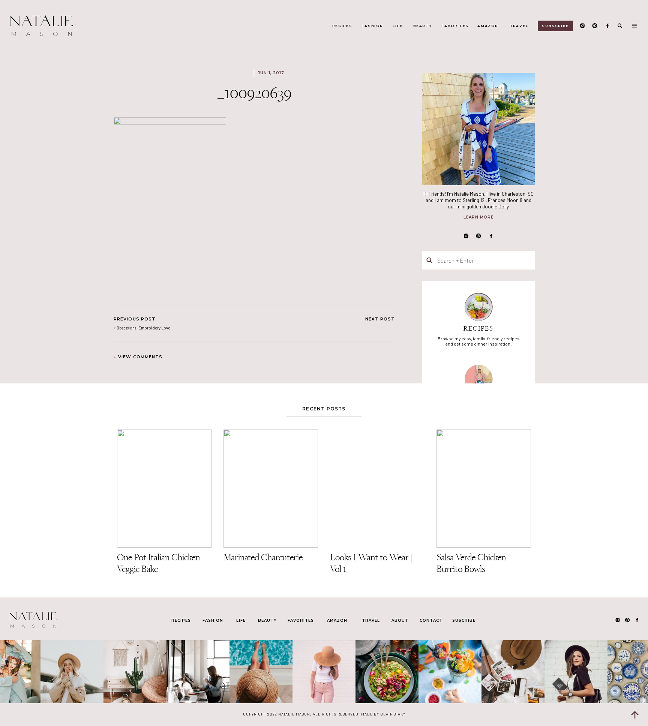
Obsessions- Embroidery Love (143, 327)
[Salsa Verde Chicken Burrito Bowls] (483, 489)
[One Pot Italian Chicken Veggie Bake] (164, 489)
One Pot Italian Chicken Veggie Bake (158, 563)
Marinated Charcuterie (263, 557)
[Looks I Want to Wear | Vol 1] (377, 489)
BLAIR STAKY (392, 714)
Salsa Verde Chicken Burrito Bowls (471, 563)
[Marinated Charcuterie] (271, 489)
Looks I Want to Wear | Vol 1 (371, 563)
